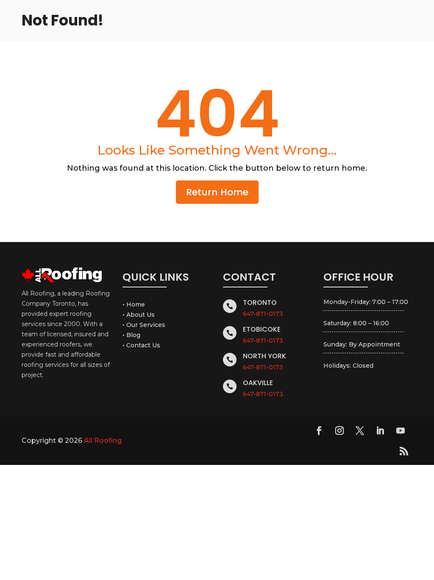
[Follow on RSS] (403, 450)
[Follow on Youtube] (400, 430)
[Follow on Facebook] (319, 430)
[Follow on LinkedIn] (380, 430)
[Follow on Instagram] (339, 430)
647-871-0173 (263, 314)
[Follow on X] (359, 430)
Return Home (217, 192)
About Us (140, 314)
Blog (133, 335)
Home (135, 304)
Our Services (145, 325)
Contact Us (143, 345)
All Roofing (103, 440)
